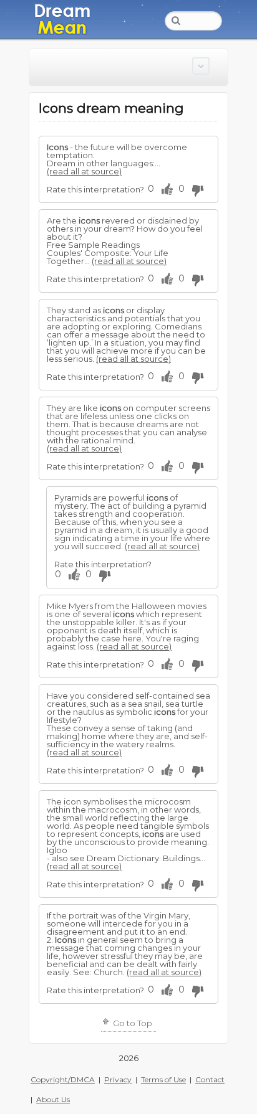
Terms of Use (163, 1079)
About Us (53, 1099)
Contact (210, 1079)
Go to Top (131, 1023)
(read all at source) (84, 171)
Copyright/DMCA (63, 1079)
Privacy (118, 1079)
